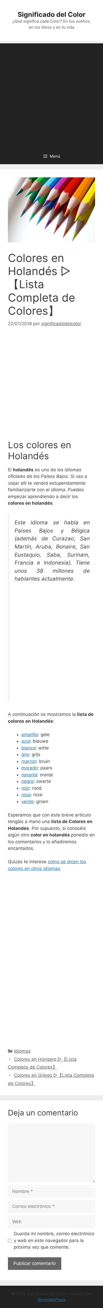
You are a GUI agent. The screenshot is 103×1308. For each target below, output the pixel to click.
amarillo (29, 734)
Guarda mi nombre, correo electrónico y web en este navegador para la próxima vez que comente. (54, 1240)
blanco (28, 748)
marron (28, 761)
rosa (26, 794)
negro (27, 781)
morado (29, 768)
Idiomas (22, 1051)
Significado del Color (51, 14)
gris (25, 754)
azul (25, 741)
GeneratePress (52, 1299)
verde (27, 801)
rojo (25, 788)
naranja (29, 774)
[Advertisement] (51, 94)
